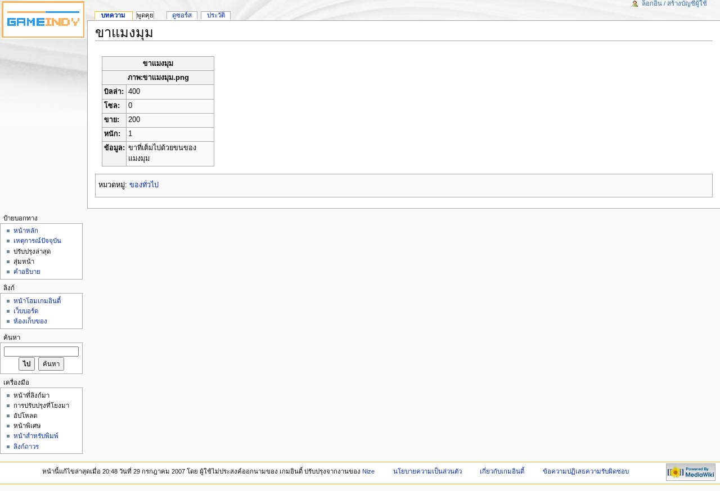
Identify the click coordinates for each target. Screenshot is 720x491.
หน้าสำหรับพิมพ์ (36, 436)
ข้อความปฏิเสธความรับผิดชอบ (586, 471)
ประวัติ (216, 15)
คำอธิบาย (27, 271)
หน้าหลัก (26, 230)
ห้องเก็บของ (30, 321)
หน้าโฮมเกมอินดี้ (37, 301)
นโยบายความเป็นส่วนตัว (427, 471)
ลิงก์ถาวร (26, 446)
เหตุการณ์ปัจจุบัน (37, 240)
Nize (369, 471)
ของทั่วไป (144, 185)
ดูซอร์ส (182, 15)
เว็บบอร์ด (26, 311)
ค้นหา (11, 337)
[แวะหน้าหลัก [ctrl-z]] (43, 19)
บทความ (113, 15)
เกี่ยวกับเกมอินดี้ (502, 471)
